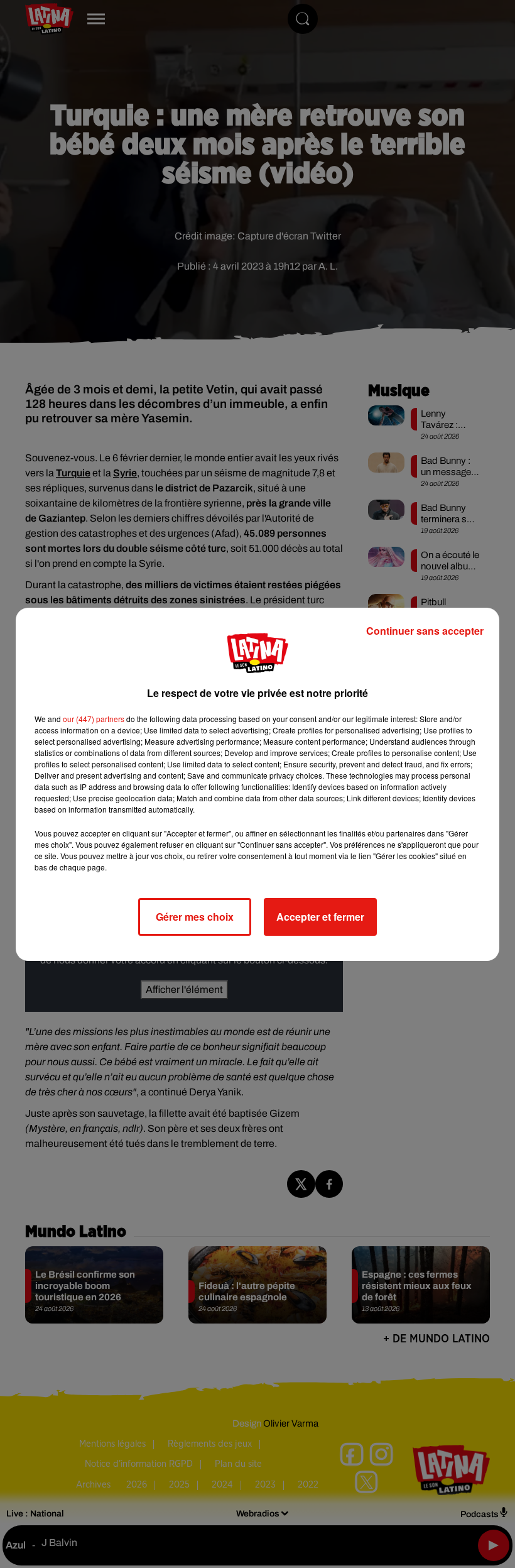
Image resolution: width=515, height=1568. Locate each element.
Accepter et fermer (320, 916)
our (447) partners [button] (93, 718)
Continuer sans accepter (425, 630)
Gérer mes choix (195, 916)
